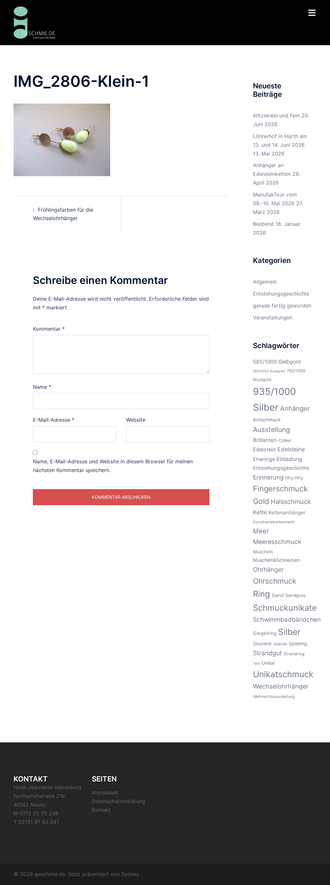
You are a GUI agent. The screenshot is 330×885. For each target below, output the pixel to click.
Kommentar (49, 329)
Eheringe (264, 459)
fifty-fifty (294, 478)
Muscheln (263, 551)
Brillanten (265, 440)
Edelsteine (291, 449)
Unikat (268, 663)
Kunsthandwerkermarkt (274, 522)
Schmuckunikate (285, 608)
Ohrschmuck (274, 581)
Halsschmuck (291, 502)
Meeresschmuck (277, 542)
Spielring (298, 643)
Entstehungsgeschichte (281, 293)
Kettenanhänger (287, 512)
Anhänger (295, 408)
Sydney (130, 874)
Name (42, 387)
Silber (289, 632)
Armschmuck (267, 419)
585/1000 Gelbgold (277, 361)
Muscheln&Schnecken (276, 560)
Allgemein (265, 281)
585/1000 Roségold (269, 371)
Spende (280, 644)
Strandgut (267, 653)
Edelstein (264, 449)
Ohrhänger (268, 569)
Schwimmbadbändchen (287, 619)
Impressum (105, 792)
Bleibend (263, 224)
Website (135, 420)
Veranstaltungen (272, 317)
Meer (261, 531)
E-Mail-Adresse (53, 420)
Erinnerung (268, 477)
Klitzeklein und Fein (276, 115)
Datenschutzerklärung (118, 801)
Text (256, 663)
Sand (278, 595)
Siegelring (265, 633)
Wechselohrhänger (280, 686)
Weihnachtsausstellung (274, 696)
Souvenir (262, 643)
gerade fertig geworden (282, 305)
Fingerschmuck (280, 488)
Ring (261, 594)
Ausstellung (271, 430)
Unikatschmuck (283, 674)
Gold (261, 501)
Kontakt (101, 810)
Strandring (294, 653)
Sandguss (295, 595)
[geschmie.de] (34, 22)
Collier (284, 440)
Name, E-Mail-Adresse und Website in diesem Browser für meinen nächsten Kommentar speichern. (113, 465)
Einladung (289, 459)
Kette (260, 512)
